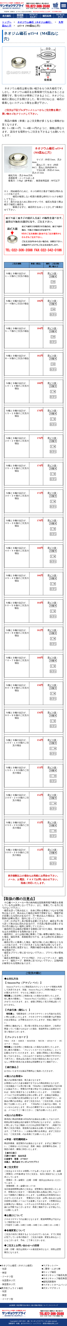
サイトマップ (53, 1305)
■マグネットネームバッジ (54, 1285)
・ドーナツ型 (6, 1276)
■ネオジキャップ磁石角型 (54, 1278)
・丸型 (3, 1269)
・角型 (3, 1273)
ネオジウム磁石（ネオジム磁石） (35, 22)
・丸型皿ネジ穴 (7, 1280)
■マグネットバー (50, 1265)
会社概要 (12, 1305)
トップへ (6, 22)
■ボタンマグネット (51, 1288)
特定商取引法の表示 (23, 1305)
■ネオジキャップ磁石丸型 (54, 1275)
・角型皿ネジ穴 (7, 1284)
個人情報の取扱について (39, 1305)
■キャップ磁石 (49, 1272)
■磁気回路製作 (49, 1282)
